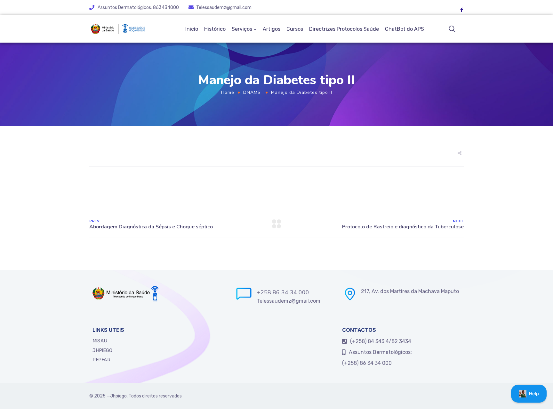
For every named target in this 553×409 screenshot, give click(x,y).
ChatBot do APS (404, 29)
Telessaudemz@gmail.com (224, 7)
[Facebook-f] (461, 10)
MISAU (99, 341)
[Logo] (118, 28)
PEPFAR (101, 360)
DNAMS (252, 92)
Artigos (271, 29)
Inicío (191, 29)
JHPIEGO (102, 350)
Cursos (294, 29)
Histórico (215, 29)
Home (227, 92)
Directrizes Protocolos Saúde (344, 29)
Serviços (242, 29)
